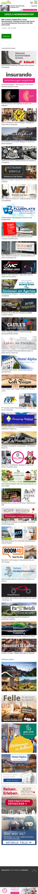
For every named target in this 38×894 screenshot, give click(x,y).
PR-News (13, 28)
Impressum (5, 870)
